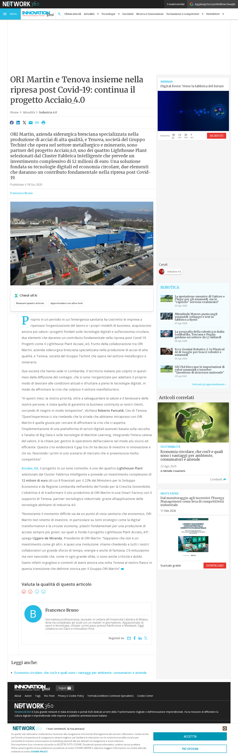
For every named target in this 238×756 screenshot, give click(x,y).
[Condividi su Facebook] (11, 122)
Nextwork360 (22, 711)
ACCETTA (190, 736)
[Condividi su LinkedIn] (18, 122)
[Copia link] (37, 122)
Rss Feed (49, 695)
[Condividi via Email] (30, 122)
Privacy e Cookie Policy (71, 695)
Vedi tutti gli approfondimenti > (209, 384)
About (17, 695)
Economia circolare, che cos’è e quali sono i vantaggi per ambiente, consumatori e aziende (80, 673)
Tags (38, 695)
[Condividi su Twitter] (24, 122)
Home (14, 112)
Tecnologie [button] (108, 14)
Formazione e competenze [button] (182, 14)
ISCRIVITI (216, 135)
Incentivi (127, 14)
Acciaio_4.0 (30, 468)
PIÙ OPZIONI (190, 748)
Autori (28, 695)
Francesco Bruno (21, 193)
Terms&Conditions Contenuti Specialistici (110, 695)
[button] (10, 14)
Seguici (63, 688)
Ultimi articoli (72, 14)
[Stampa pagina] (43, 122)
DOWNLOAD (214, 565)
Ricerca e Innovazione (150, 14)
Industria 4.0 (48, 112)
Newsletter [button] (213, 14)
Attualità (29, 112)
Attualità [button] (89, 14)
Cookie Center (145, 695)
